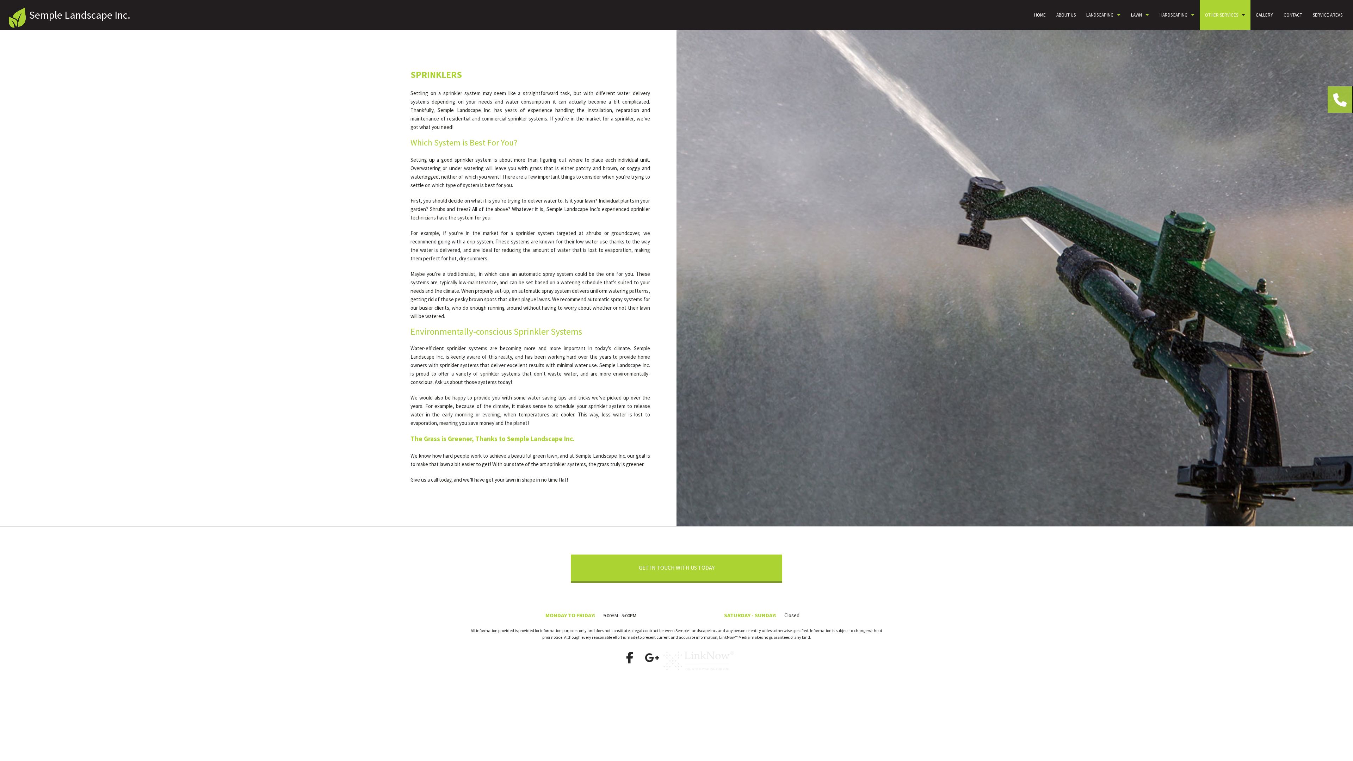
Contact (1293, 15)
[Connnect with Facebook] (629, 659)
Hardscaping (1173, 15)
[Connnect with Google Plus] (651, 659)
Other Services (1221, 15)
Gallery (1264, 15)
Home (1040, 15)
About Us (1066, 15)
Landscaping (1099, 15)
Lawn (1136, 15)
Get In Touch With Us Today (677, 567)
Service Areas (1327, 15)
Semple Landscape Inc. (79, 14)
